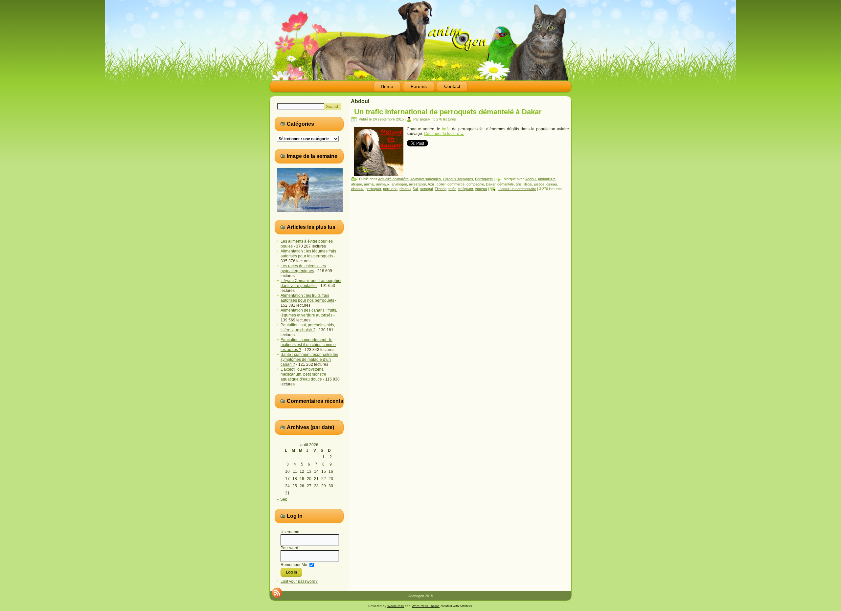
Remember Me (294, 564)
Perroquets (484, 179)
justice (539, 184)
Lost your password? (299, 581)
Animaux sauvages (425, 179)
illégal (528, 184)
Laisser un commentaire (517, 189)
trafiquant (465, 189)
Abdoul (530, 179)
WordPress (395, 606)
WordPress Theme (426, 606)
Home (387, 86)
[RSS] (277, 592)
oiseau (551, 184)
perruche (390, 189)
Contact (452, 86)
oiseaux (357, 189)
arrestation (417, 184)
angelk (425, 119)
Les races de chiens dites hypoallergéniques (303, 268)
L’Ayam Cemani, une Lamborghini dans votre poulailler (311, 283)
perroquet (373, 189)
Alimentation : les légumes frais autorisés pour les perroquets (308, 253)
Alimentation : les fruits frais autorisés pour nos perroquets (307, 298)
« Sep (282, 499)
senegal (426, 189)
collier (441, 184)
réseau (405, 189)
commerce (456, 184)
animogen (399, 184)
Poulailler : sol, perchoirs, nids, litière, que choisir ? (308, 327)
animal (369, 184)
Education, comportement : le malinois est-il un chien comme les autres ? (308, 345)
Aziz (431, 184)
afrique (356, 184)
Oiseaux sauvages (458, 179)
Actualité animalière (393, 179)
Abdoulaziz (546, 179)
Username (290, 532)
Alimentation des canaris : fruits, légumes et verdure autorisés (309, 312)
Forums (419, 86)
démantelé (505, 184)
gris (519, 184)
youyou (481, 189)
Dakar (490, 184)
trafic (446, 129)
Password (289, 548)
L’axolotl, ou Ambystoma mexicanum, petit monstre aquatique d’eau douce (303, 374)
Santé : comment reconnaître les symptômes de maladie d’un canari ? (309, 359)
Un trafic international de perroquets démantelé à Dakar (448, 112)
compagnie (475, 184)
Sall (415, 189)
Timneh (440, 189)
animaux (383, 184)
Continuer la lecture (444, 133)
